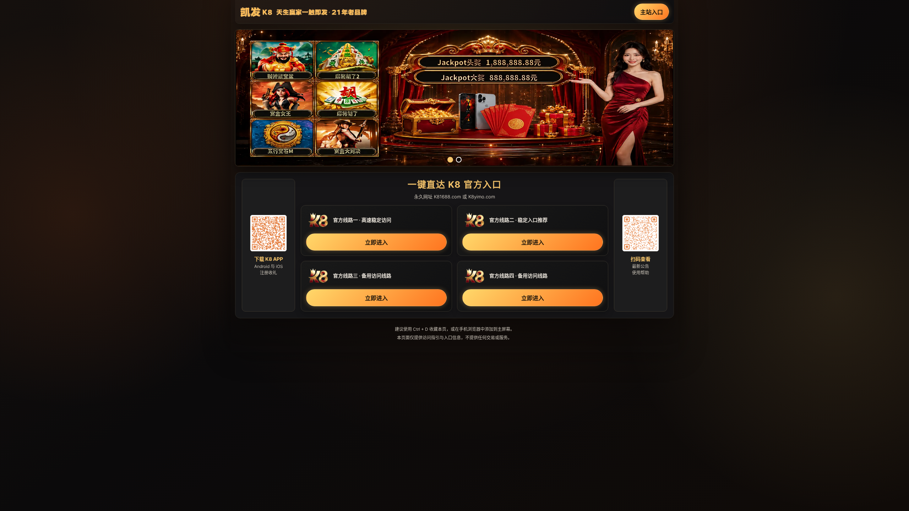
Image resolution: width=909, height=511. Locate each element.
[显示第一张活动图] (450, 160)
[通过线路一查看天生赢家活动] (454, 98)
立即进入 (376, 242)
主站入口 (651, 12)
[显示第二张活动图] (459, 160)
